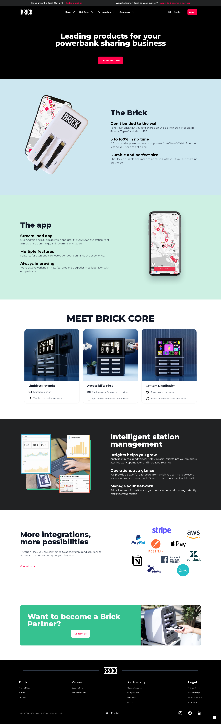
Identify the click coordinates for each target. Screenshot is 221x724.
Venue (77, 682)
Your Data (192, 702)
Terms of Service (195, 697)
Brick (23, 682)
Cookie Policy (194, 693)
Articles (22, 693)
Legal (192, 682)
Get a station (77, 688)
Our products (133, 693)
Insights (22, 697)
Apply (130, 702)
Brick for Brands (79, 693)
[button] (214, 717)
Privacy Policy (194, 688)
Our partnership (134, 688)
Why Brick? (132, 697)
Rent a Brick (24, 688)
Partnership (136, 682)
